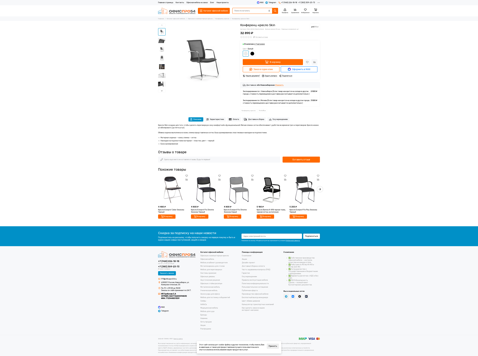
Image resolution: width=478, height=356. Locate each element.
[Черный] (252, 54)
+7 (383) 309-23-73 (306, 2)
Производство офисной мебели (255, 294)
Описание (197, 119)
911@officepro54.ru (169, 279)
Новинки (203, 318)
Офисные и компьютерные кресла (200, 19)
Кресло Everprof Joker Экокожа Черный (171, 211)
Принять (273, 346)
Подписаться (311, 236)
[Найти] (275, 11)
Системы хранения (208, 273)
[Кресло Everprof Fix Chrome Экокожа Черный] (206, 189)
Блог (212, 2)
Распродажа (205, 329)
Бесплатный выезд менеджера (255, 297)
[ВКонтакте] (293, 296)
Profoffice (262, 110)
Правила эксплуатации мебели (255, 280)
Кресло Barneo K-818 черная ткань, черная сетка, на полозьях (271, 211)
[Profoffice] (315, 27)
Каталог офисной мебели (176, 19)
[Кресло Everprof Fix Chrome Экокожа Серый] (239, 189)
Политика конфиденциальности (255, 283)
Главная (161, 19)
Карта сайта (178, 339)
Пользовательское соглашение (255, 287)
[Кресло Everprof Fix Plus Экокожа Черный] (305, 189)
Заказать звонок (167, 273)
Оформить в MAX (301, 69)
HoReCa (203, 304)
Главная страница (165, 2)
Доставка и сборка (256, 119)
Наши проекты (223, 2)
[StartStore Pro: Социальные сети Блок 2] (306, 296)
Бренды (203, 315)
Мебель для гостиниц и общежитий (215, 297)
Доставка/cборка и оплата (253, 266)
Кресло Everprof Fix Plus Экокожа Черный (303, 211)
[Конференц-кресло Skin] (202, 58)
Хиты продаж (206, 322)
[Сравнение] (314, 62)
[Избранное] (307, 62)
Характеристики (217, 119)
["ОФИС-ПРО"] (176, 11)
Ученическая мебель (208, 290)
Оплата (236, 119)
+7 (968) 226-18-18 (289, 2)
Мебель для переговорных (211, 270)
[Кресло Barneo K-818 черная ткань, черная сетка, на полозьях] (272, 189)
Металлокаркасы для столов (212, 266)
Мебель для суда (207, 311)
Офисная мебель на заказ (197, 2)
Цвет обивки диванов (251, 301)
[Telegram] (286, 296)
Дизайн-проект (248, 263)
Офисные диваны (207, 277)
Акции (203, 325)
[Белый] (246, 54)
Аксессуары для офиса (210, 294)
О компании (246, 256)
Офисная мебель (207, 259)
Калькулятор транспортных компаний (258, 304)
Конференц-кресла (222, 19)
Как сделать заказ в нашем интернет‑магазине (253, 309)
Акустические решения (210, 280)
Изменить (279, 85)
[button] (168, 59)
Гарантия (246, 273)
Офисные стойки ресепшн (211, 283)
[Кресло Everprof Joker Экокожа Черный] (173, 189)
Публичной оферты (293, 240)
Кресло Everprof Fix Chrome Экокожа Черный (202, 211)
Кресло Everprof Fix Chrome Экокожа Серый (235, 211)
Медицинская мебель (209, 308)
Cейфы (203, 301)
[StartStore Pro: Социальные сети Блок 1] (299, 296)
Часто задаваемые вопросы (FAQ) (256, 270)
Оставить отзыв (301, 159)
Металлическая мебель (210, 287)
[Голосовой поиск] (269, 11)
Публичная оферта (250, 290)
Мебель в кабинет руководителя (214, 263)
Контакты (180, 2)
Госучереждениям (280, 119)
